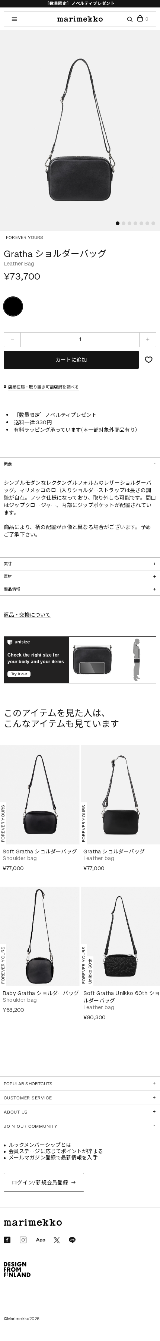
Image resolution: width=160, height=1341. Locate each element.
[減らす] (12, 339)
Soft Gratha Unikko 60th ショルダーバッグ (121, 997)
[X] (57, 1240)
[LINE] (72, 1240)
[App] (40, 1240)
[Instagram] (23, 1240)
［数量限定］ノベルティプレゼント (80, 3)
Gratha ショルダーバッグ (114, 852)
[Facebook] (7, 1240)
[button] (117, 223)
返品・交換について (27, 615)
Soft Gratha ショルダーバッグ (40, 852)
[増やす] (147, 339)
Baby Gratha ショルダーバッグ (41, 993)
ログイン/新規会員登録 (40, 1183)
